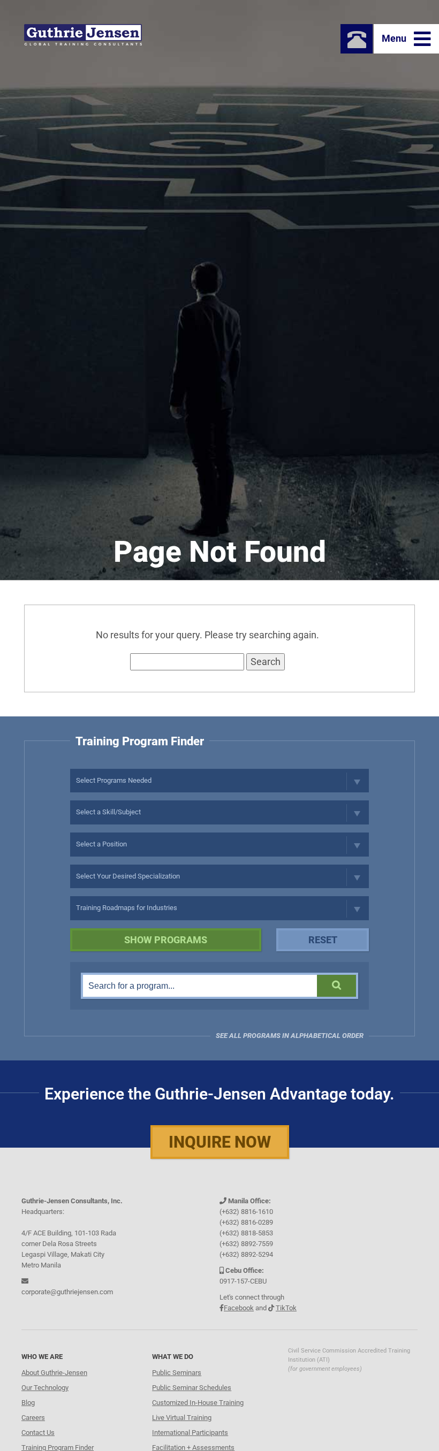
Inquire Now (220, 1142)
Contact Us (38, 1433)
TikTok (286, 1308)
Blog (28, 1403)
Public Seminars (176, 1373)
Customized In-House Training (198, 1403)
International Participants (190, 1433)
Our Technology (45, 1388)
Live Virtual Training (181, 1418)
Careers (33, 1418)
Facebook (239, 1308)
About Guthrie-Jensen (54, 1373)
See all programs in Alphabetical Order (290, 1036)
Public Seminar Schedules (191, 1388)
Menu (395, 38)
